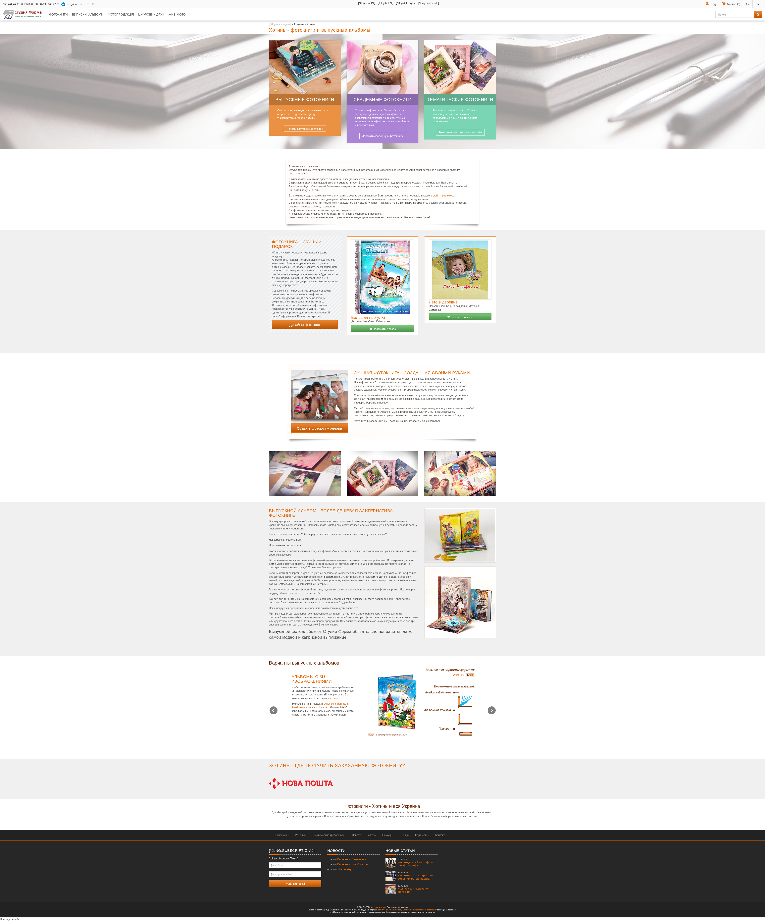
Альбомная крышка (303, 707)
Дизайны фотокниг (304, 324)
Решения (300, 835)
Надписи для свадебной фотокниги (413, 889)
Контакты (440, 835)
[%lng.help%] (385, 3)
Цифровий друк (151, 14)
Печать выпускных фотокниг (304, 129)
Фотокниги (58, 14)
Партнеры (421, 835)
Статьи (372, 835)
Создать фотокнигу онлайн (319, 428)
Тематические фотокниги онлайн (460, 132)
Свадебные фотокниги (382, 99)
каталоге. (335, 698)
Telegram (71, 4)
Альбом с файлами (336, 703)
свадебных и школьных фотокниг (419, 909)
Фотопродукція (121, 14)
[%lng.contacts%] (428, 3)
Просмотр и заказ (384, 329)
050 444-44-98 (11, 4)
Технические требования (329, 835)
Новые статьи (400, 850)
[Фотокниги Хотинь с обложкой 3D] (319, 394)
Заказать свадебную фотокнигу (382, 136)
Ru (757, 4)
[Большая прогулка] (382, 277)
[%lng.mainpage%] (280, 24)
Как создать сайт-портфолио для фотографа (416, 862)
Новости (357, 835)
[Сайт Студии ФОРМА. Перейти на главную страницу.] (24, 14)
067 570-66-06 (29, 4)
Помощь (387, 835)
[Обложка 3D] (421, 702)
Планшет (323, 707)
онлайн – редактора (442, 195)
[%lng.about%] (366, 3)
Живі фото (177, 14)
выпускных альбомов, (390, 909)
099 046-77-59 (51, 4)
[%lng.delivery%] (406, 3)
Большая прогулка (368, 317)
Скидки (405, 835)
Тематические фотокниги (460, 99)
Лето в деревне (443, 302)
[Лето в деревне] (460, 270)
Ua (747, 4)
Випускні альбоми (87, 14)
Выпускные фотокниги (305, 99)
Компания (281, 835)
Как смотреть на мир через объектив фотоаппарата (415, 875)
